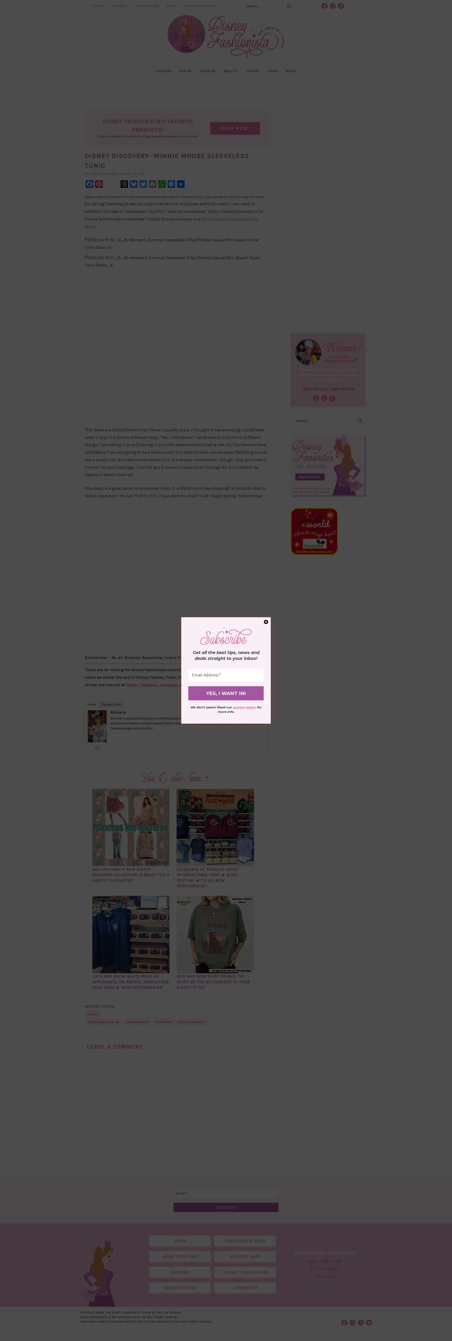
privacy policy (244, 707)
